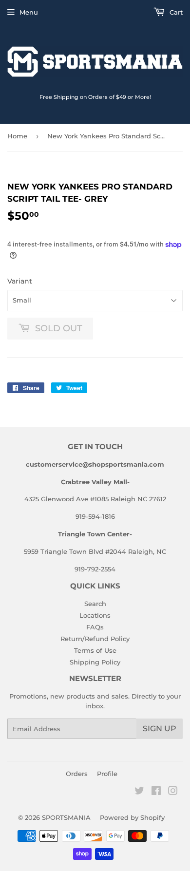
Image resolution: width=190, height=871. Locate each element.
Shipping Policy (95, 662)
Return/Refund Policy (95, 639)
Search (95, 603)
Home (17, 136)
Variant (19, 281)
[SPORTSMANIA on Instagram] (173, 792)
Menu (28, 12)
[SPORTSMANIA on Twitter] (139, 792)
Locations (95, 615)
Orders (77, 773)
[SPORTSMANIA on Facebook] (156, 792)
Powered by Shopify (132, 817)
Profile (107, 773)
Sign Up (159, 728)
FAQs (95, 627)
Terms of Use (95, 650)
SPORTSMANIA (66, 817)
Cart (175, 12)
